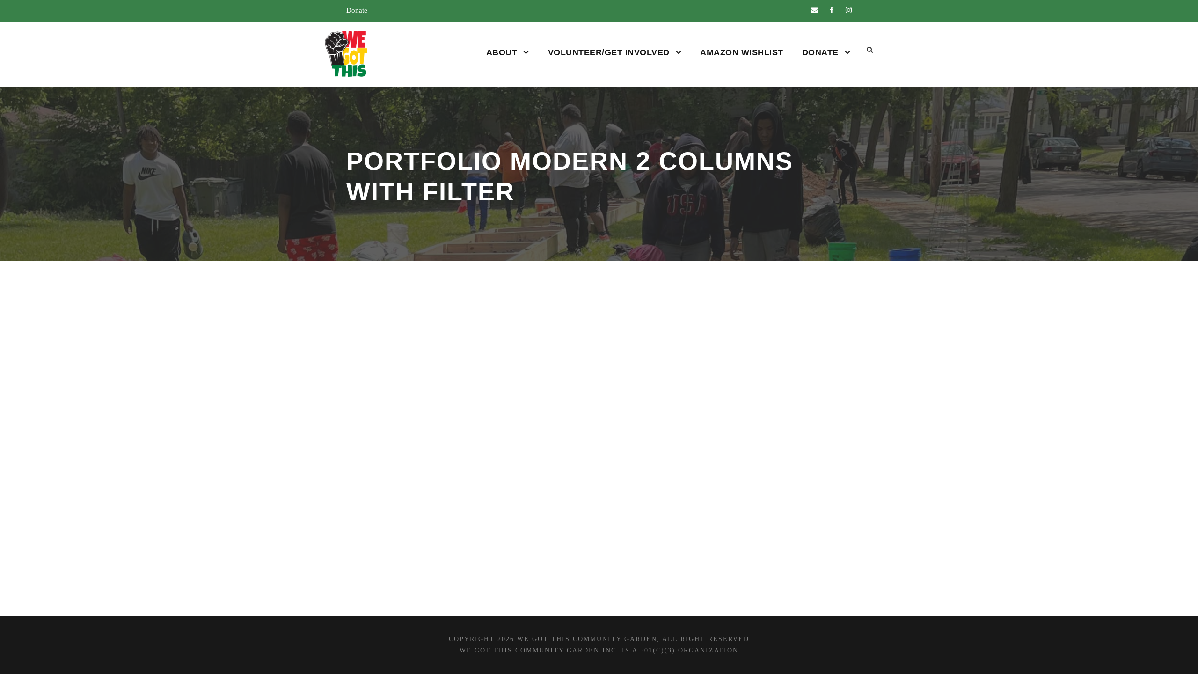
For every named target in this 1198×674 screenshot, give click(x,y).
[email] (814, 10)
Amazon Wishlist (741, 52)
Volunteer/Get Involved (609, 52)
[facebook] (832, 10)
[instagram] (849, 10)
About (502, 52)
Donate (356, 10)
